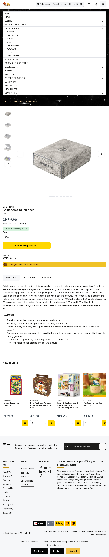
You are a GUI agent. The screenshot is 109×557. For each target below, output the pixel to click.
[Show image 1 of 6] (52, 196)
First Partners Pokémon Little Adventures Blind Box (41, 405)
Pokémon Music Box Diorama (92, 404)
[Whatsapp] (45, 472)
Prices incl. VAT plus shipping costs (16, 224)
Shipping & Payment (7, 478)
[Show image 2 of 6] (57, 196)
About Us (7, 472)
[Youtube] (45, 469)
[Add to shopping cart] (25, 423)
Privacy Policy (9, 504)
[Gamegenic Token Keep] (60, 154)
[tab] (11, 277)
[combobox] (65, 4)
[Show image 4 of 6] (64, 196)
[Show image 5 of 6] (67, 196)
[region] (54, 154)
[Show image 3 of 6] (61, 196)
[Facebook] (41, 469)
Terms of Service (7, 498)
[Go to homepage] (6, 4)
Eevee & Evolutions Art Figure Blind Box (67, 404)
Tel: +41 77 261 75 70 (26, 475)
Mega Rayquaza (11, 403)
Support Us (7, 513)
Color (5, 232)
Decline (57, 551)
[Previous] (20, 154)
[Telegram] (49, 472)
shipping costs (67, 531)
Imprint (5, 492)
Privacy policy (51, 545)
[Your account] (96, 4)
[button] (102, 21)
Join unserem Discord (27, 483)
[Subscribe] (102, 446)
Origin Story (8, 509)
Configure (39, 551)
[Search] (81, 4)
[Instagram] (50, 469)
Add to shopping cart (26, 245)
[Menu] (89, 4)
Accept (73, 551)
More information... (81, 542)
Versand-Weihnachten (8, 486)
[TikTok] (40, 476)
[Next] (101, 154)
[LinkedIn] (40, 472)
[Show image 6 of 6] (71, 196)
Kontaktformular (28, 468)
